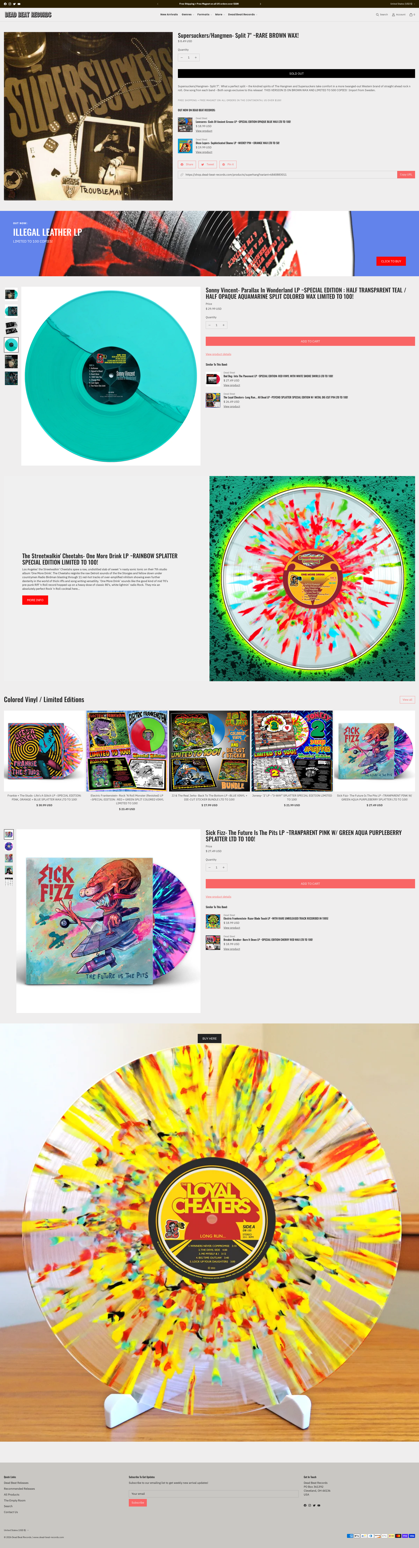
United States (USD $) (401, 3)
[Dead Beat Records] (28, 14)
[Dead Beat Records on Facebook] (5, 4)
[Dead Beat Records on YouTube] (19, 4)
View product (204, 131)
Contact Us (11, 1512)
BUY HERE (209, 1038)
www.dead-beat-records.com (48, 1537)
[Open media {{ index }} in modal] (88, 116)
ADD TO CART (310, 341)
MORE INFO (35, 600)
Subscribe (138, 1502)
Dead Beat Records (21, 1537)
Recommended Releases (19, 1488)
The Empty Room (15, 1500)
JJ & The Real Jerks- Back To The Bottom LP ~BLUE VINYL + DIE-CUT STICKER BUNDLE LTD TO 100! (209, 797)
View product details (218, 354)
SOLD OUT (296, 73)
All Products (11, 1494)
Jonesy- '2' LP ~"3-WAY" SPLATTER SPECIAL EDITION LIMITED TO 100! (292, 797)
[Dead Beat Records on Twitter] (14, 4)
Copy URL (406, 174)
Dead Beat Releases (16, 1483)
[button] (187, 14)
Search (8, 1506)
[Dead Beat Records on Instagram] (10, 4)
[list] (88, 116)
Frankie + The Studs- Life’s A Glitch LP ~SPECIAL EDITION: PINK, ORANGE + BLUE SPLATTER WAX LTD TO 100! (44, 797)
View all (407, 699)
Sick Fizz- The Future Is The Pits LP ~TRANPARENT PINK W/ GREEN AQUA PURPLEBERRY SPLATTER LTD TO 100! (374, 797)
